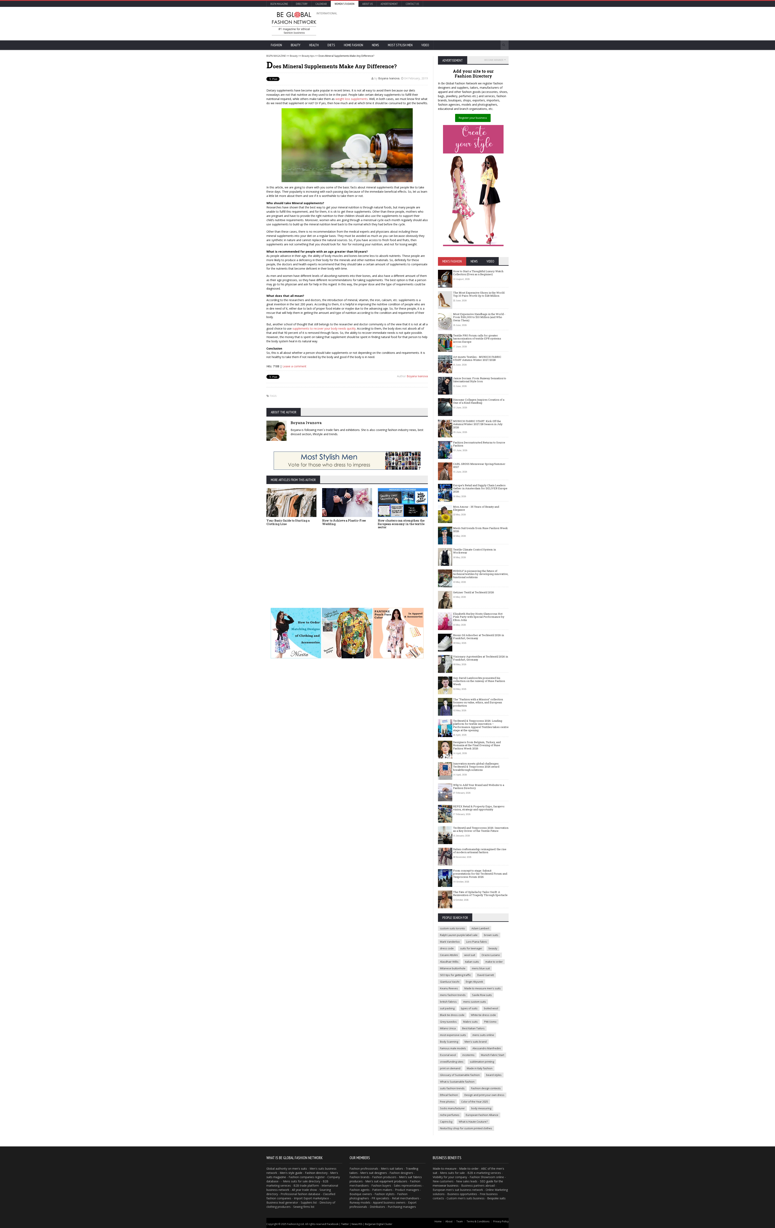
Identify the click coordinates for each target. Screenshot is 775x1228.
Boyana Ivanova (388, 78)
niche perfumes (449, 1115)
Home (438, 1221)
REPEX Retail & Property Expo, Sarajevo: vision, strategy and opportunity (479, 808)
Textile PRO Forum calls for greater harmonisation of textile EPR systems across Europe (477, 339)
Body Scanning (449, 1041)
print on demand (450, 1068)
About (448, 1221)
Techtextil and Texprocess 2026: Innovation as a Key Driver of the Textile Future (480, 829)
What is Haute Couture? (473, 1121)
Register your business (473, 118)
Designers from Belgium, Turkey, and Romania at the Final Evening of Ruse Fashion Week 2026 (477, 745)
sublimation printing (482, 1061)
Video (425, 45)
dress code (447, 948)
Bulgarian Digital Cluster (378, 1224)
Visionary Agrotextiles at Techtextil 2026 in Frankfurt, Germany (480, 658)
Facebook (332, 1224)
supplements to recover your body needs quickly (324, 328)
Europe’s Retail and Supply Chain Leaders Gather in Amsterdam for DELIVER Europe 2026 (480, 488)
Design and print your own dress (484, 1095)
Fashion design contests (486, 1088)
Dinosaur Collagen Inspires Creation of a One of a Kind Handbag (478, 401)
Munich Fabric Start (492, 1055)
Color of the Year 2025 (474, 1101)
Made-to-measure (445, 1168)
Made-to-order (469, 1168)
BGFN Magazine (279, 4)
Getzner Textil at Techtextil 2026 (473, 592)
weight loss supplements (351, 99)
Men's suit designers (373, 1173)
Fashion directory (316, 1173)
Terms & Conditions (478, 1221)
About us (367, 4)
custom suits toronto (452, 928)
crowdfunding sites (451, 1061)
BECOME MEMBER (493, 60)
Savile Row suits (482, 995)
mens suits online (483, 1035)
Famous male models (453, 1048)
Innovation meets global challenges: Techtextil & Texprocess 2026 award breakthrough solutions (476, 767)
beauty (493, 948)
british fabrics (448, 1001)
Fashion (276, 45)
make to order (494, 961)
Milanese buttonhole (452, 968)
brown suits (491, 935)
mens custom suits (474, 1001)
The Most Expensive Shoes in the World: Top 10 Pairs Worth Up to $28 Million (479, 294)
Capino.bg (446, 1121)
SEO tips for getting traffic (455, 975)
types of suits (469, 1008)
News (375, 45)
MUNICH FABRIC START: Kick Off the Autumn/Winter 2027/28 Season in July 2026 (478, 424)
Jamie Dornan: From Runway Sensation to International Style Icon (479, 379)
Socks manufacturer (452, 1108)
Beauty (295, 45)
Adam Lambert (480, 928)
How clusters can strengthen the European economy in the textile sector (401, 524)
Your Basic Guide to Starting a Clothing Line (288, 522)
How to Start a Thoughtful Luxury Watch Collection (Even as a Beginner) (478, 272)
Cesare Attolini (449, 955)
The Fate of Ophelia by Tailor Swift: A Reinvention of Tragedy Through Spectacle (480, 893)
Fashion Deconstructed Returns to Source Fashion (479, 444)
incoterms (468, 1055)
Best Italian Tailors (473, 1028)
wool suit (469, 955)
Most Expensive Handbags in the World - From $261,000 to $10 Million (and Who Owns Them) (479, 317)
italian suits (472, 961)
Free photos (447, 1101)
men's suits (299, 1168)
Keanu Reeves (449, 988)
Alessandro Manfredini (486, 1048)
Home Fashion (353, 45)
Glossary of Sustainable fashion (460, 1075)
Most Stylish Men (400, 45)
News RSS (357, 1224)
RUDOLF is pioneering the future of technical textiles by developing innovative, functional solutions (480, 574)
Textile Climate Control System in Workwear (474, 551)
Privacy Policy (501, 1221)
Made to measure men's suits (482, 988)
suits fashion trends (452, 1088)
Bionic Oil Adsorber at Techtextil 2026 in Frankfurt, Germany (478, 636)
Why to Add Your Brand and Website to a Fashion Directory (478, 786)
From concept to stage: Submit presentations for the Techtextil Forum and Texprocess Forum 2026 (480, 874)
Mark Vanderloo (450, 941)
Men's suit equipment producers (386, 1181)
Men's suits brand (476, 1041)
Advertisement (389, 4)
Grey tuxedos (448, 1021)
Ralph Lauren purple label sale (459, 935)
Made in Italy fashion (479, 1068)
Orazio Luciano (491, 955)
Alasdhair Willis (449, 961)
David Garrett (485, 975)
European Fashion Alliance (482, 1115)
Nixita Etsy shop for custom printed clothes (466, 1128)
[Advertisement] (430, 23)
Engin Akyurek (474, 981)
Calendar (321, 4)
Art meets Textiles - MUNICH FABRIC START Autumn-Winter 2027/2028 (477, 358)
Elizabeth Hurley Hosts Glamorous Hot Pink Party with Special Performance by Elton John (478, 617)
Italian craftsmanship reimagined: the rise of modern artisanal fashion (479, 850)
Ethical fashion (449, 1095)
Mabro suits (470, 1021)
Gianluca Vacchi (449, 981)
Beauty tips (308, 56)
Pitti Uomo (490, 1021)
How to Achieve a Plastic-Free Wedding (344, 522)
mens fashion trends (453, 995)
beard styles (494, 1075)
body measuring (481, 1108)
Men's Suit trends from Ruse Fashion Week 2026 (480, 529)
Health (314, 45)
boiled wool (491, 1008)
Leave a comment (294, 366)
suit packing (447, 1008)
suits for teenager (471, 948)
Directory (302, 4)
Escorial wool (448, 1055)
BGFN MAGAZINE (276, 56)
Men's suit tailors (392, 1168)
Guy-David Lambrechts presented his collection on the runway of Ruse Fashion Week (479, 681)
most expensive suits (453, 1035)
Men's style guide (291, 1173)
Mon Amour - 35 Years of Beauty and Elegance (476, 508)
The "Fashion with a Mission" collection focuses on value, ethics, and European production (478, 702)
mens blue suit (481, 968)
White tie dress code (483, 1015)
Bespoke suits (496, 1198)
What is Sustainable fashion (457, 1081)
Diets (331, 45)
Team (459, 1221)
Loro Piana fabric (476, 941)
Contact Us (412, 4)
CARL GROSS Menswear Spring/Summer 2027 (479, 465)
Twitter (345, 1224)
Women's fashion (344, 4)
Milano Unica (448, 1028)
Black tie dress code (452, 1015)
